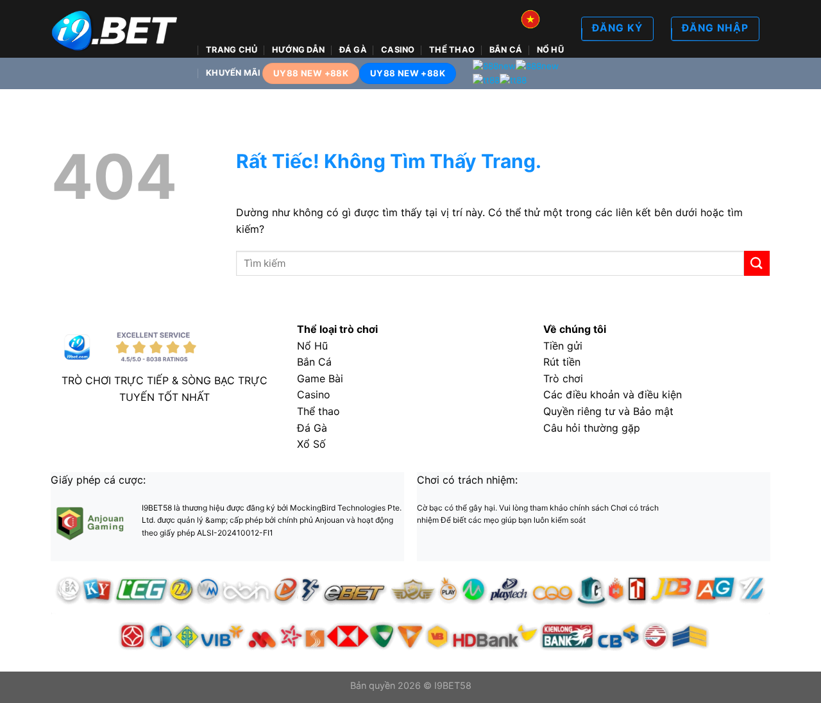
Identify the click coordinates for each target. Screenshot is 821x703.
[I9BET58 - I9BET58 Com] (115, 29)
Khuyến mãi (233, 73)
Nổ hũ (550, 50)
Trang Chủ (231, 50)
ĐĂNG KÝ (617, 28)
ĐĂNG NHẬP (715, 28)
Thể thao (452, 50)
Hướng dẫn (298, 50)
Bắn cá (506, 50)
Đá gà (353, 50)
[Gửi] (757, 263)
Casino (398, 50)
